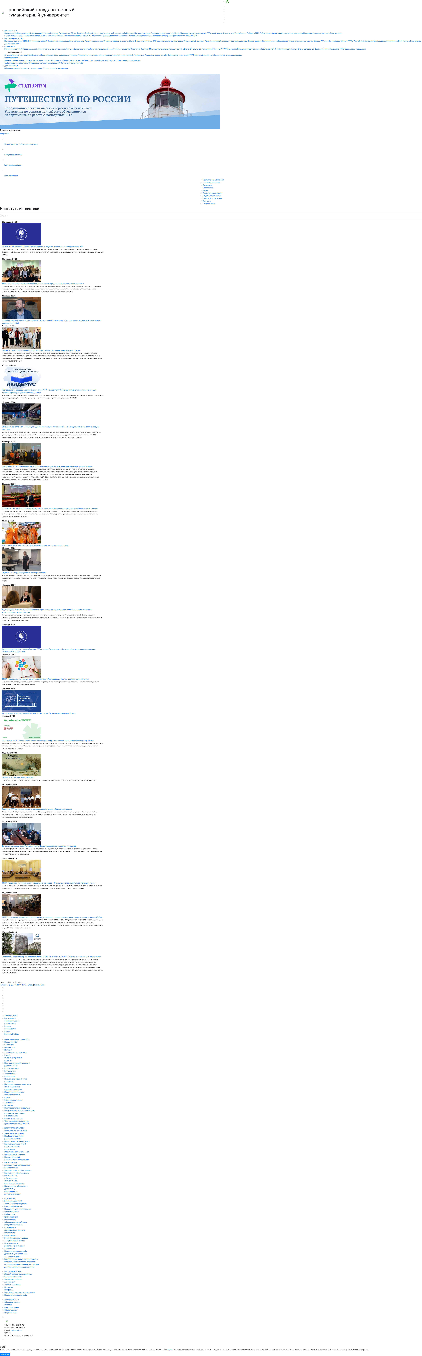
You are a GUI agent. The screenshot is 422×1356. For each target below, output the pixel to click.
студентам (9, 46)
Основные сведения (211, 182)
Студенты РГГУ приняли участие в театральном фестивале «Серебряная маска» (37, 809)
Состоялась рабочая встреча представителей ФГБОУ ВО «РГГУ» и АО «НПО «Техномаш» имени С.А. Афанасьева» (51, 957)
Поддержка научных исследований (44, 63)
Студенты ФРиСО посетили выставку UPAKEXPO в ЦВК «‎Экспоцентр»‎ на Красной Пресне (41, 350)
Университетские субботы (122, 41)
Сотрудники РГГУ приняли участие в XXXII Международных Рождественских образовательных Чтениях (47, 466)
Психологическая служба (156, 55)
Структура (97, 33)
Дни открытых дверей (37, 41)
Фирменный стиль (48, 36)
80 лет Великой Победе (81, 33)
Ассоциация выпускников (162, 33)
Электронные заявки (73, 36)
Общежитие (35, 55)
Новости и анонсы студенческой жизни (55, 49)
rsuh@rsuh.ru (16, 1330)
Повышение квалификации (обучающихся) (256, 49)
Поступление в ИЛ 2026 (213, 180)
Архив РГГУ (88, 36)
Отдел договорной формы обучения (314, 49)
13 (15, 985)
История (130, 33)
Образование (231, 49)
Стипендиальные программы (17, 55)
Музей (177, 33)
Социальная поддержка (355, 49)
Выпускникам (47, 55)
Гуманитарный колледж (194, 41)
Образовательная (12, 68)
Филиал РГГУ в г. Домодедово (327, 41)
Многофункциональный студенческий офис (168, 49)
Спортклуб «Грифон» (139, 49)
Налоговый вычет (15, 52)
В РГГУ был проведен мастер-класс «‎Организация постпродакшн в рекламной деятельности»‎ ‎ (43, 283)
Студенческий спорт (13, 154)
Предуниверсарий (213, 41)
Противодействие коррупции (115, 36)
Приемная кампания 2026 (15, 41)
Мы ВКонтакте (209, 203)
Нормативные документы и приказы (287, 33)
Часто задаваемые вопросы (159, 36)
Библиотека (193, 49)
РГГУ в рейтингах (214, 33)
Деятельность (10, 65)
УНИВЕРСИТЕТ (10, 1015)
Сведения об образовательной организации (23, 33)
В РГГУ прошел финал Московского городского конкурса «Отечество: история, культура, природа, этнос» (48, 883)
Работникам (265, 33)
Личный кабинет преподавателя (18, 60)
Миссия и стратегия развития (193, 33)
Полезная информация (213, 193)
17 (25, 985)
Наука (205, 190)
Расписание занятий (13, 49)
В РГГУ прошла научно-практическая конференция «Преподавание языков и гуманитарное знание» (45, 679)
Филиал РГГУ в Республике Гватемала (357, 41)
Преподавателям (12, 58)
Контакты (97, 36)
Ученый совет (240, 33)
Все (42, 985)
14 (18, 985)
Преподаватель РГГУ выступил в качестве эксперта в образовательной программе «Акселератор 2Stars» (48, 740)
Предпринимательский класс (98, 41)
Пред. (10, 985)
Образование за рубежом (286, 49)
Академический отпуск (88, 55)
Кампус (60, 36)
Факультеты (107, 33)
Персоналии (208, 188)
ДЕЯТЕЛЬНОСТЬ (11, 1299)
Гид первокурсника (12, 165)
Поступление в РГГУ (13, 38)
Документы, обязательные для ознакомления (222, 55)
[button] (31, 104)
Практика (197, 55)
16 (23, 985)
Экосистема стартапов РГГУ (180, 55)
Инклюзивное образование (386, 41)
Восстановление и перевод (65, 55)
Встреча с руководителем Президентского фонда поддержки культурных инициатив (39, 846)
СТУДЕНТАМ (9, 1198)
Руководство (64, 33)
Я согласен (5, 1354)
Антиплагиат (75, 60)
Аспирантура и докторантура (234, 41)
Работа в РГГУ (253, 33)
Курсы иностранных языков (301, 41)
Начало (3, 985)
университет (10, 30)
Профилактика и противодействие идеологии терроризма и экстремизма (19, 1113)
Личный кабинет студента (118, 49)
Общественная (49, 68)
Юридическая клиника (14, 1092)
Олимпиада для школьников (16, 1152)
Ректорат (54, 33)
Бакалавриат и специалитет (16, 1160)
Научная (23, 68)
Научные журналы (142, 33)
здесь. (170, 1349)
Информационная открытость (316, 33)
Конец (36, 985)
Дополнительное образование (275, 41)
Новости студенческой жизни (17, 1209)
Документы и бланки (60, 60)
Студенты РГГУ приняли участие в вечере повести (24, 573)
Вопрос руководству (138, 36)
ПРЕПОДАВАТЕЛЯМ (12, 1271)
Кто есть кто (228, 33)
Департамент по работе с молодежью (90, 49)
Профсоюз (111, 60)
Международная (35, 68)
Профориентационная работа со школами (66, 41)
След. (30, 985)
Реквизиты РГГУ (337, 49)
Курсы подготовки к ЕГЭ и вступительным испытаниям (159, 41)
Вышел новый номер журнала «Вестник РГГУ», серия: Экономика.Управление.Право (38, 713)
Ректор (47, 33)
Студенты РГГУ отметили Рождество (18, 777)
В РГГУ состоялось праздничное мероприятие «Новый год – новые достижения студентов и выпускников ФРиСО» (52, 917)
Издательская (62, 68)
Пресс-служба (119, 33)
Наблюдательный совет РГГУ (17, 1039)
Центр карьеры (205, 49)
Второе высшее (254, 41)
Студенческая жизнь (212, 196)
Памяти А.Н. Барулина (212, 198)
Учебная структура (89, 60)
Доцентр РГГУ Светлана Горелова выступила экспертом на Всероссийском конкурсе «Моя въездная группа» (50, 508)
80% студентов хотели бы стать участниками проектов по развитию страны (35, 545)
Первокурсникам (30, 49)
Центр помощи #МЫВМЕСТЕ (184, 36)
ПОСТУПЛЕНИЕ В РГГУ (14, 1128)
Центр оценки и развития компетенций (116, 55)
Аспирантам (139, 55)
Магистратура (10, 1162)
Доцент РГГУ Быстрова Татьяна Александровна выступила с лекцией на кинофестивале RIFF (42, 247)
